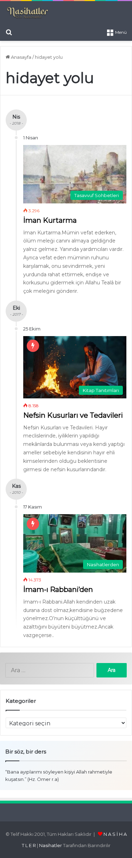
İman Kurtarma (50, 220)
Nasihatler (50, 845)
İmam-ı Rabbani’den (58, 589)
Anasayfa (20, 57)
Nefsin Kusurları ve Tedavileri (73, 415)
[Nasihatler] (27, 13)
